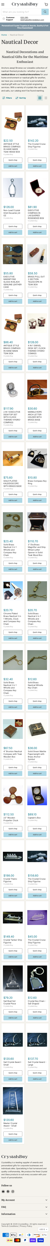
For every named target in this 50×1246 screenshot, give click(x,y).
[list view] (46, 98)
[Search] (45, 12)
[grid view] (40, 98)
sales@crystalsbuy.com (34, 20)
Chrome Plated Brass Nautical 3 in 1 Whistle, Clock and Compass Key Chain (12, 618)
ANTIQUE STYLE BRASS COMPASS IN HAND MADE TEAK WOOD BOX (12, 148)
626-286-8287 (25, 18)
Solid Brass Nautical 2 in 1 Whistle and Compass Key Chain (10, 549)
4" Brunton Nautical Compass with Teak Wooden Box (12, 754)
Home (4, 35)
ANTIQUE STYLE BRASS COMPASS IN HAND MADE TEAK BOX (12, 349)
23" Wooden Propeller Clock (10, 819)
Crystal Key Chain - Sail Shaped (37, 1002)
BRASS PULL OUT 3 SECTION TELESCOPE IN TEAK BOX (36, 280)
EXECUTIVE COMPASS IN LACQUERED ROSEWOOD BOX (36, 214)
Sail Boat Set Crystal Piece (9, 1002)
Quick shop (13, 160)
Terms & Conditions (9, 1226)
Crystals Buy (8, 154)
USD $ (42, 1229)
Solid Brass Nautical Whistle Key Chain (35, 685)
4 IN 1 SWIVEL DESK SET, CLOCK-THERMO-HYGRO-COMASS (37, 349)
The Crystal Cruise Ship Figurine (37, 145)
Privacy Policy (26, 1226)
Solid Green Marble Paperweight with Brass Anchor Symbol (37, 755)
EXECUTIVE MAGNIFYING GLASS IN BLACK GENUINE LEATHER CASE (12, 281)
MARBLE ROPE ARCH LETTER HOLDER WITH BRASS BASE (35, 416)
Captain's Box (34, 817)
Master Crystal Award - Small (10, 1124)
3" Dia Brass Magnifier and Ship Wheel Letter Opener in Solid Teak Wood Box (37, 549)
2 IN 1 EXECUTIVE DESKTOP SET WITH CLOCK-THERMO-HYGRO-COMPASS (12, 417)
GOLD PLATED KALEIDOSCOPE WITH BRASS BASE (12, 483)
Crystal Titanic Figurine (10, 880)
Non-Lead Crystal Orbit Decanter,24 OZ (11, 213)
